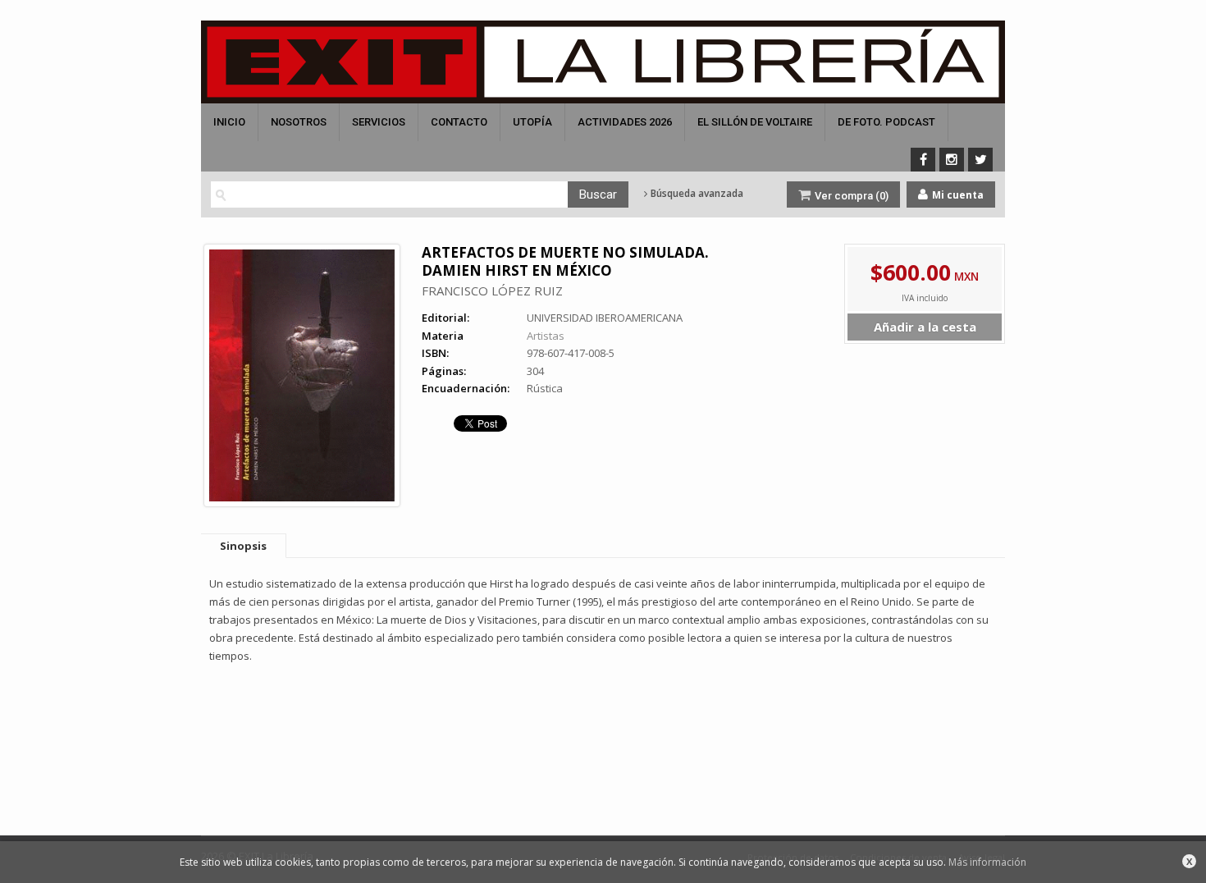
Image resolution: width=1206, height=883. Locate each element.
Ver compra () (850, 196)
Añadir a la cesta (925, 326)
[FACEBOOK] (923, 160)
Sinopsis (243, 545)
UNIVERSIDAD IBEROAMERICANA (605, 317)
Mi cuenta (957, 195)
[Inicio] (603, 62)
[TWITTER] (980, 160)
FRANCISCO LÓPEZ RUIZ (492, 290)
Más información (987, 862)
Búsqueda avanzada (695, 194)
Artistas (545, 335)
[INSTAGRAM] (951, 160)
